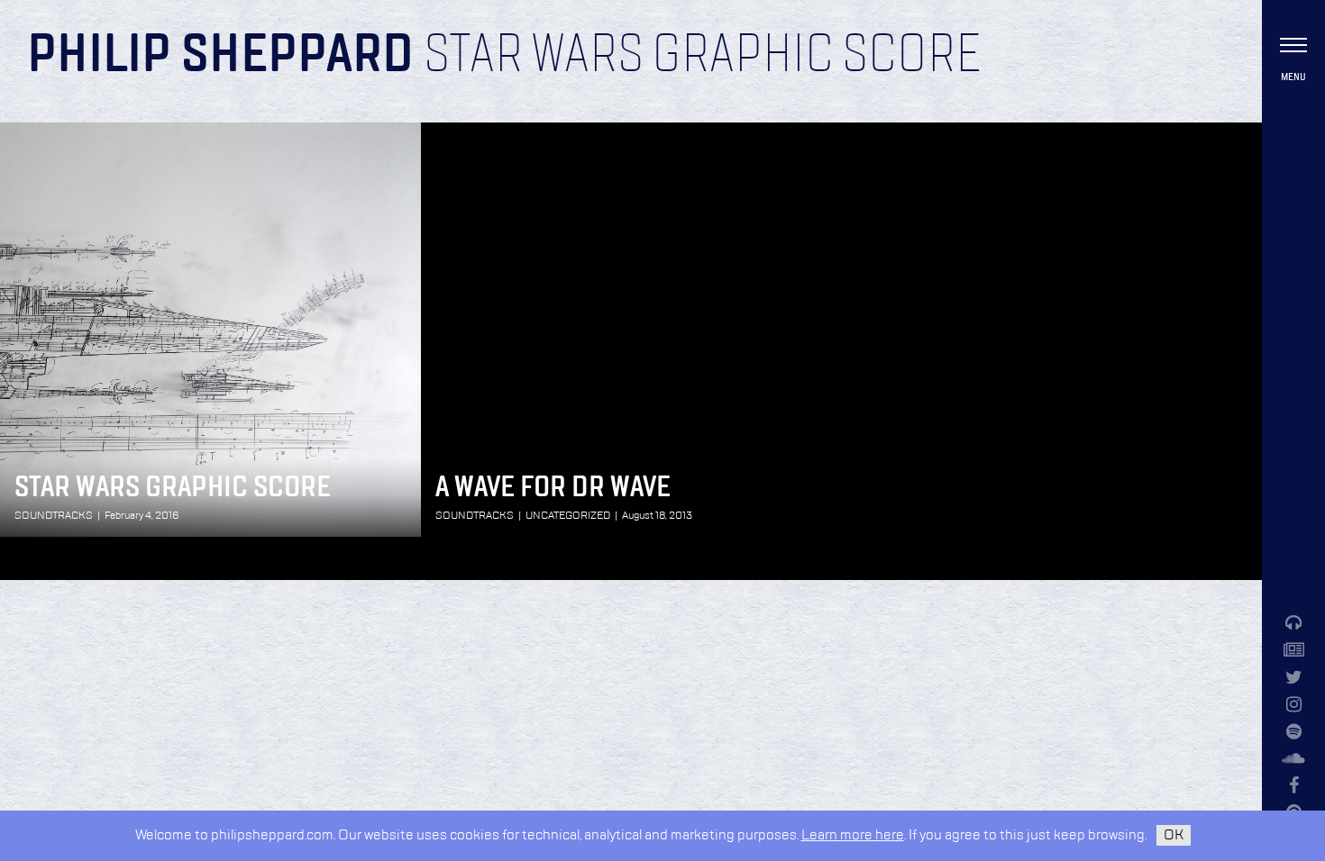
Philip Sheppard (220, 56)
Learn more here (852, 835)
